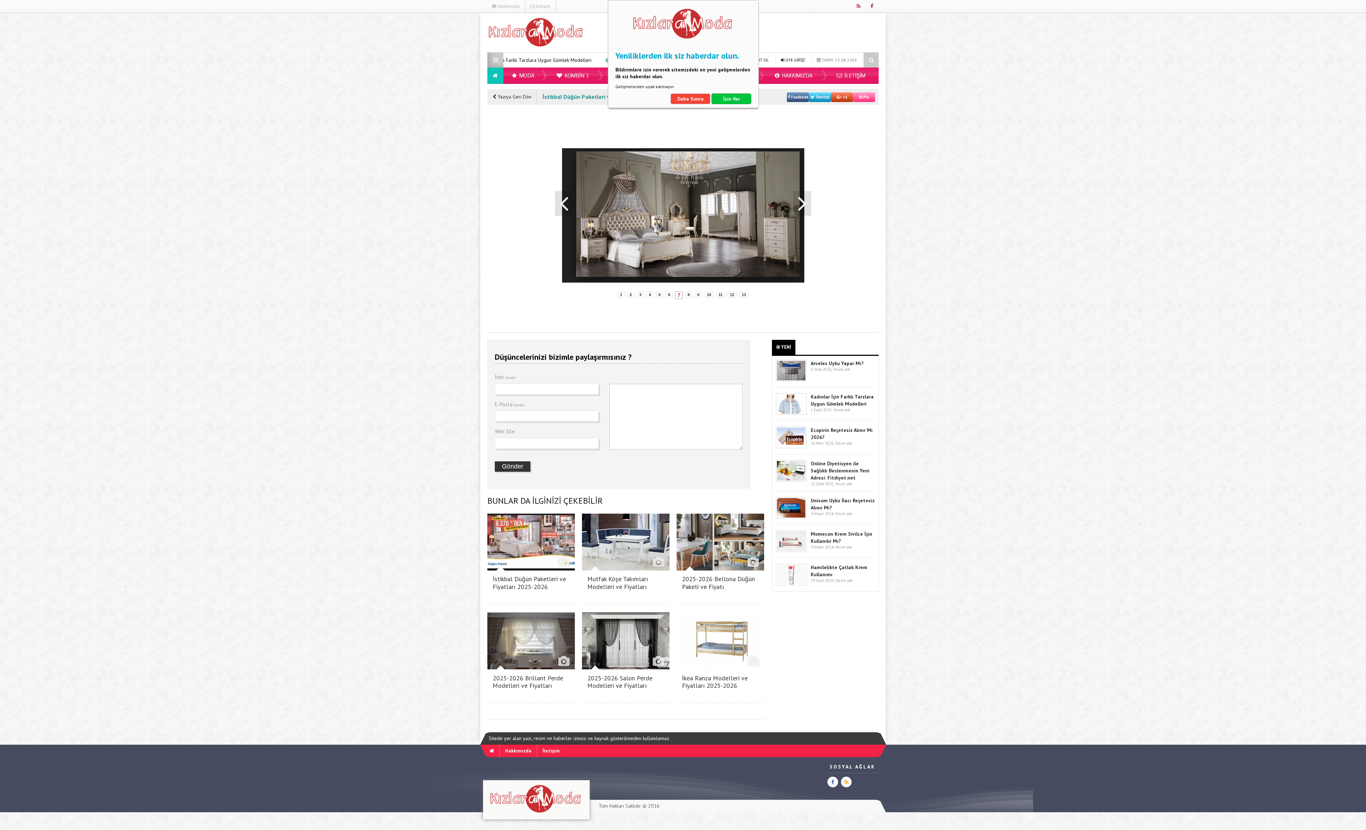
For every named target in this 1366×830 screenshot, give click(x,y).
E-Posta (510, 404)
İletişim (542, 6)
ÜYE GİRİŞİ (794, 60)
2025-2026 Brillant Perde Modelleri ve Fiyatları (528, 682)
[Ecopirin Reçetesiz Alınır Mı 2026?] (791, 447)
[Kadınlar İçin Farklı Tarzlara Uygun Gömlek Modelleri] (791, 413)
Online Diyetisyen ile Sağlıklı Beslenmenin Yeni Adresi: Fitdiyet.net (840, 470)
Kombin (573, 76)
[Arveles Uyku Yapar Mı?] (791, 380)
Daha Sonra (690, 99)
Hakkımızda (508, 6)
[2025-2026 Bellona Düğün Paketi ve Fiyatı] (720, 568)
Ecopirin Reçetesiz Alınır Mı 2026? (559, 60)
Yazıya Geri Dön (513, 96)
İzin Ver (731, 99)
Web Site (505, 431)
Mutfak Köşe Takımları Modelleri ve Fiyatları (617, 583)
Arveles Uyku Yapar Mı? (837, 363)
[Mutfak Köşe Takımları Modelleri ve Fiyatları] (625, 568)
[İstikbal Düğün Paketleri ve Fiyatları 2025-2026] (531, 568)
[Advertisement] (451, 119)
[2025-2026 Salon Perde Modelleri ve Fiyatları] (625, 667)
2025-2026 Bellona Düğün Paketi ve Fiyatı (718, 583)
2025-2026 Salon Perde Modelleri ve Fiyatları (619, 682)
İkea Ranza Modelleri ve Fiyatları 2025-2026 (715, 682)
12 (732, 295)
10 (709, 295)
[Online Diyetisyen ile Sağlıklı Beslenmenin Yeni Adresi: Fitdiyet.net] (791, 480)
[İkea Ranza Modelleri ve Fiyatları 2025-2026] (720, 667)
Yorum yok (841, 369)
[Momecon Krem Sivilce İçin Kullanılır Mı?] (791, 550)
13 (744, 295)
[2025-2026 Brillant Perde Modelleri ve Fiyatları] (531, 667)
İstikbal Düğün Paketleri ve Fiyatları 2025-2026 (529, 583)
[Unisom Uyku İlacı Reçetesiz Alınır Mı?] (791, 517)
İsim (505, 377)
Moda (526, 76)
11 (720, 295)
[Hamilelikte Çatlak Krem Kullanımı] (791, 584)
